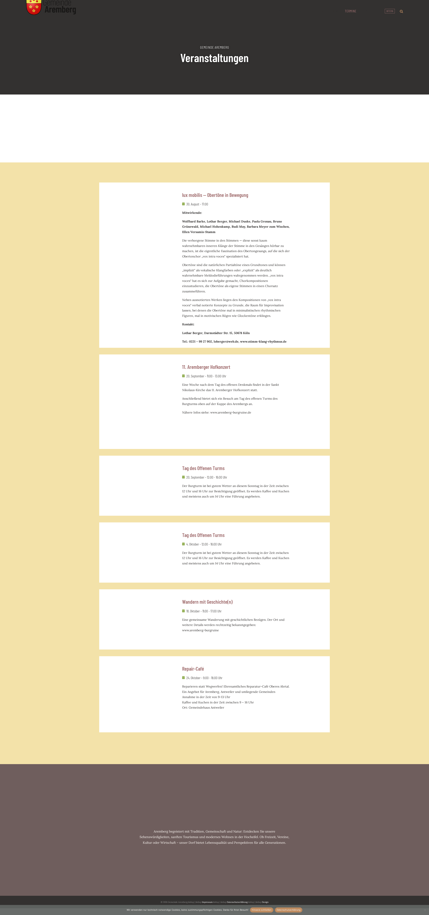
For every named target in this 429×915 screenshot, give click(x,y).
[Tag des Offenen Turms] (137, 486)
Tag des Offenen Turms (203, 468)
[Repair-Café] (137, 694)
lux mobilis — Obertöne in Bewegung (215, 195)
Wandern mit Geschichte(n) (207, 602)
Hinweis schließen (261, 909)
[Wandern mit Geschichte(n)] (137, 619)
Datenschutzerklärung (237, 902)
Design (265, 902)
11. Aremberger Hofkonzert (206, 367)
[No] (424, 910)
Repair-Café (193, 668)
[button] (401, 11)
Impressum (207, 902)
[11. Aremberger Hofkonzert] (137, 384)
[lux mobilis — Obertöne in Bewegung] (137, 232)
